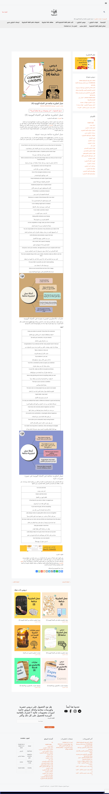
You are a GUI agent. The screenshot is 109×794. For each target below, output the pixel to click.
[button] (4, 12)
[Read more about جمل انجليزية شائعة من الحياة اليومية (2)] (27, 605)
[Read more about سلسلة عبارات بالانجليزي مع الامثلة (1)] (55, 670)
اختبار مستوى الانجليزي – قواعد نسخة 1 (85, 105)
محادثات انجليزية (91, 163)
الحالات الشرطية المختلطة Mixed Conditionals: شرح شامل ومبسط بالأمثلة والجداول (85, 83)
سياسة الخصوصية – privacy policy (64, 747)
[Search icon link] (104, 12)
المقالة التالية (15, 582)
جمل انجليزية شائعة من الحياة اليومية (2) (29, 620)
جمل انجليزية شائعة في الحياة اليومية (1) (57, 620)
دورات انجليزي (91, 140)
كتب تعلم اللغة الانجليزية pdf (64, 22)
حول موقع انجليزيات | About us (65, 744)
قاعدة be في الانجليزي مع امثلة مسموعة (85, 87)
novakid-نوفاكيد (69, 749)
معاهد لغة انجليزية (47, 22)
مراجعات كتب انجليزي (90, 166)
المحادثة (51, 125)
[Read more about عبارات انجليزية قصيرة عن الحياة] (27, 638)
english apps (90, 122)
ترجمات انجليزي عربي (13, 22)
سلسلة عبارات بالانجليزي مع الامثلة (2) (30, 685)
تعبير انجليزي (92, 138)
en (94, 120)
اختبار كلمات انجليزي (90, 127)
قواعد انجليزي (93, 22)
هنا (60, 554)
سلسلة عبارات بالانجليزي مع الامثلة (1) (57, 685)
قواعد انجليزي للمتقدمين (89, 150)
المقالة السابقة (66, 582)
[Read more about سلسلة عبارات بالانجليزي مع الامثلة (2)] (27, 670)
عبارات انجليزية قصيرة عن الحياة (31, 653)
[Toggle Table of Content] (30, 111)
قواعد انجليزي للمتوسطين (89, 153)
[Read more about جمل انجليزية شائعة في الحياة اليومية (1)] (55, 605)
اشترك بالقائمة (49, 727)
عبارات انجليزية (91, 143)
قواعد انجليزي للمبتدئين (89, 148)
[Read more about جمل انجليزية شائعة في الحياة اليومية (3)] (55, 638)
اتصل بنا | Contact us (70, 26)
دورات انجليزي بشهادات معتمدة (87, 102)
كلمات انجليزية (91, 158)
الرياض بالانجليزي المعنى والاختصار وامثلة (85, 90)
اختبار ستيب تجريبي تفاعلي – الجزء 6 (86, 107)
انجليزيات (59, 118)
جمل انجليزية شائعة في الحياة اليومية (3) (57, 653)
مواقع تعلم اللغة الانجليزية (89, 171)
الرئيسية (103, 22)
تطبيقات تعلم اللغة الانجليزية (30, 22)
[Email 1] (106, 3)
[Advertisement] (54, 37)
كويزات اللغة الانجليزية (90, 161)
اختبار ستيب (83, 26)
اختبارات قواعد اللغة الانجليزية (88, 130)
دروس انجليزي (81, 22)
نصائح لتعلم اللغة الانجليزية (97, 26)
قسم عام (93, 145)
